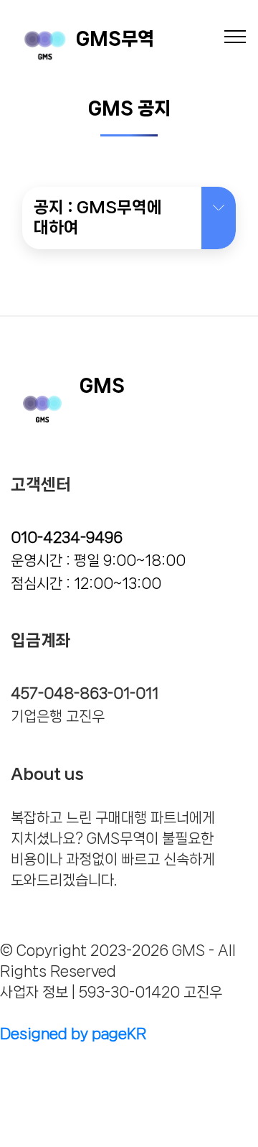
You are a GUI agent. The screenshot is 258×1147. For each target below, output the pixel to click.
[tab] (129, 218)
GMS (102, 385)
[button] (129, 218)
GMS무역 (115, 38)
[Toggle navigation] (235, 35)
